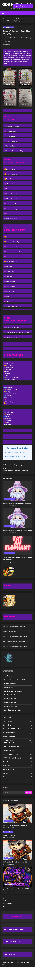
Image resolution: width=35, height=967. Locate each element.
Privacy (3, 906)
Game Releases (8, 762)
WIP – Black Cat (9, 743)
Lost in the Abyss (8, 769)
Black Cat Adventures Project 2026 (14, 680)
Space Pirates (9, 954)
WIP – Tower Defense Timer (13, 758)
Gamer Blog (6, 766)
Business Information (10, 684)
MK (4, 828)
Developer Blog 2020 (10, 695)
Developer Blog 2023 (10, 702)
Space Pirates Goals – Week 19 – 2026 (16, 641)
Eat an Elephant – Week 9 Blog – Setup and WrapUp (17, 558)
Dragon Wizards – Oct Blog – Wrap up (17, 503)
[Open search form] (33, 13)
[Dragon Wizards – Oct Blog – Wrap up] (17, 491)
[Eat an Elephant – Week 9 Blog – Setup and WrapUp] (17, 545)
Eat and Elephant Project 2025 (13, 710)
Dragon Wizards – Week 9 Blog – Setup (17, 530)
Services (5, 773)
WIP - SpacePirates (10, 884)
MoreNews (23, 962)
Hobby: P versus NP (9, 631)
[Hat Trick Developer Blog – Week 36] (17, 850)
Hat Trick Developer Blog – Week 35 (15, 646)
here (8, 54)
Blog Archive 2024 (8, 27)
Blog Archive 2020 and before (13, 729)
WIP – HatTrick (9, 750)
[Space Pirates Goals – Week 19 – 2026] (17, 877)
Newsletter (4, 901)
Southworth (7, 41)
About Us (3, 898)
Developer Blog (9, 687)
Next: (15, 469)
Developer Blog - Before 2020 (13, 691)
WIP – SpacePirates (11, 754)
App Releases (8, 676)
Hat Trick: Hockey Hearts (14, 929)
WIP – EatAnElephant (11, 747)
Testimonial (6, 781)
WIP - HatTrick (8, 821)
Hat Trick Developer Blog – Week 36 (15, 636)
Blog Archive (7, 725)
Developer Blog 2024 (10, 706)
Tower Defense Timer (12, 942)
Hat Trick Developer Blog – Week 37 (15, 626)
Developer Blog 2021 (10, 699)
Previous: (13, 464)
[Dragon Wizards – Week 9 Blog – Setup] (17, 518)
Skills (4, 777)
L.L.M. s (3, 909)
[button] (3, 13)
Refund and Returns (6, 903)
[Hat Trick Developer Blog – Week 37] (17, 813)
